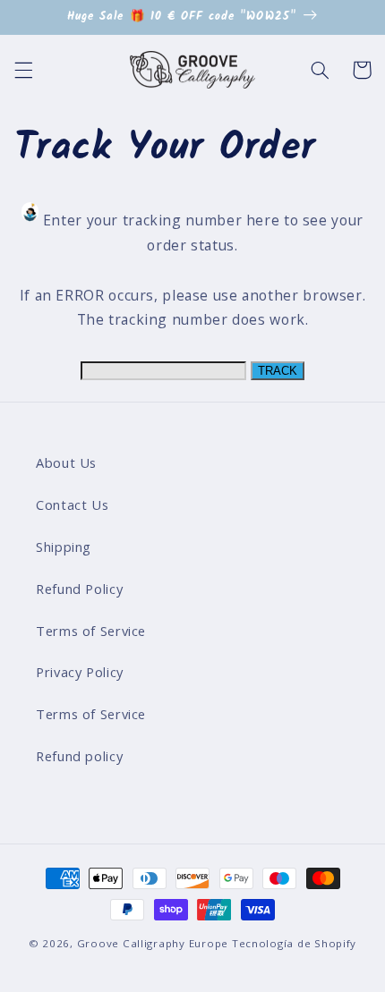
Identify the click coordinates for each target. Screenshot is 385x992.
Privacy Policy (80, 672)
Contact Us (72, 504)
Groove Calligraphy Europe (152, 943)
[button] (23, 69)
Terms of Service (91, 631)
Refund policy (79, 756)
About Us (66, 462)
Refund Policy (79, 589)
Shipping (63, 546)
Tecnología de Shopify (294, 943)
